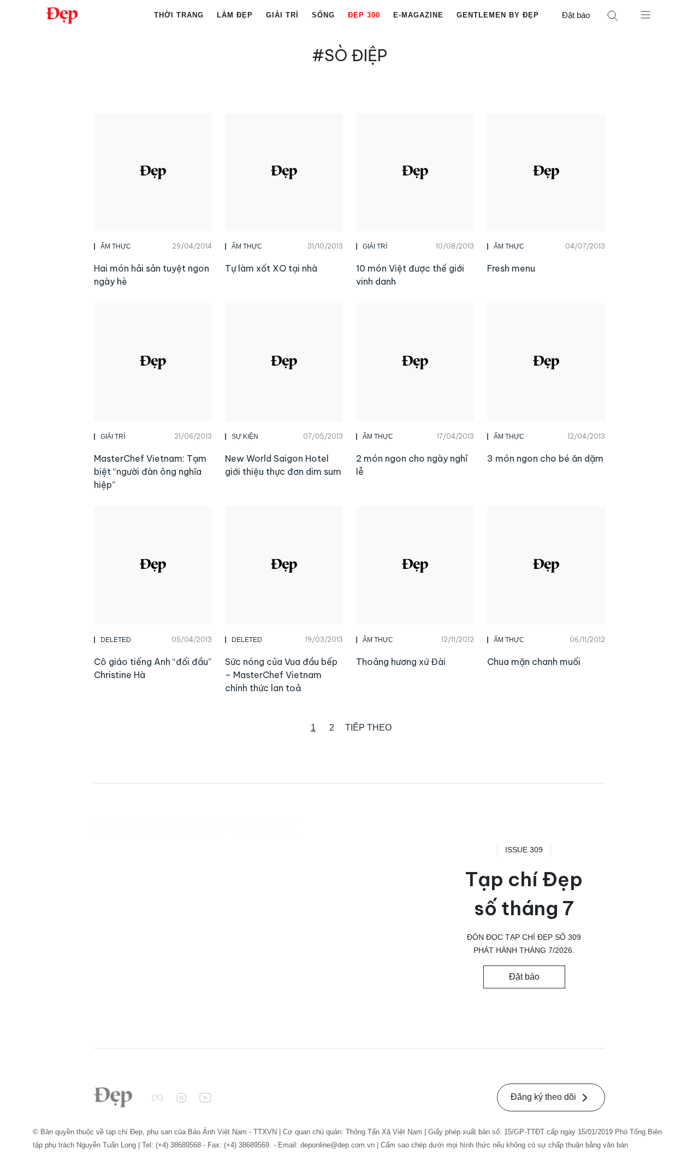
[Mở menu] (645, 14)
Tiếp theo (368, 727)
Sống (323, 15)
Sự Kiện (245, 436)
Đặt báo (576, 15)
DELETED (115, 640)
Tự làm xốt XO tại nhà (271, 268)
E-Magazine (418, 15)
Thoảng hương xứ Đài (401, 661)
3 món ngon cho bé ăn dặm (545, 458)
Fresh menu (511, 268)
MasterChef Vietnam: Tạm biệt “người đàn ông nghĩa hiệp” (150, 471)
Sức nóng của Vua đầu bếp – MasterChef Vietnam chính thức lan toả (281, 674)
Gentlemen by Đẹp (498, 15)
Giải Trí (282, 15)
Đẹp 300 (364, 15)
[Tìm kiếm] (612, 15)
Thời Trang (179, 15)
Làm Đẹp (235, 15)
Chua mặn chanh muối (533, 661)
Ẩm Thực (115, 246)
